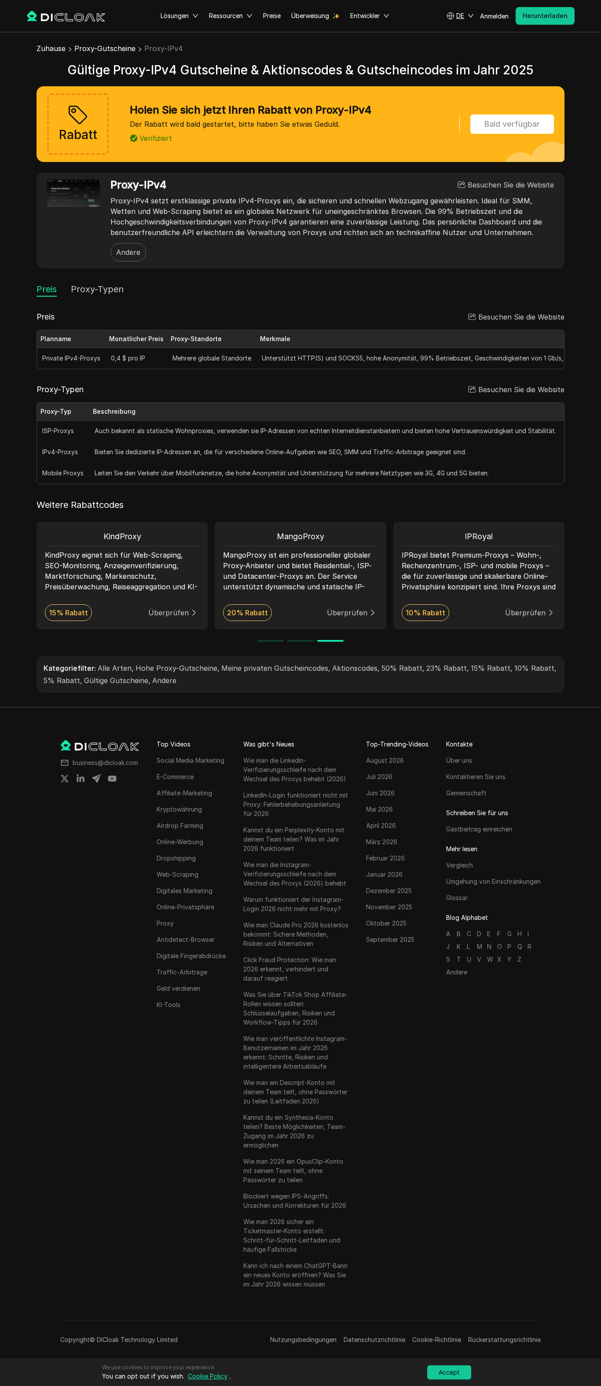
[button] (460, 15)
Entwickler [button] (365, 15)
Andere (128, 252)
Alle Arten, (116, 668)
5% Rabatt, (63, 680)
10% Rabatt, (535, 668)
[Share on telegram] (96, 778)
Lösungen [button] (175, 15)
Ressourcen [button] (226, 15)
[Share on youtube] (112, 778)
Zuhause (51, 48)
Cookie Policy (207, 1376)
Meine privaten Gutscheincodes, (275, 668)
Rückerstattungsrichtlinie (504, 1339)
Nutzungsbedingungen (303, 1339)
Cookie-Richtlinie (436, 1339)
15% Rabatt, (492, 668)
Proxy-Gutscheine (105, 48)
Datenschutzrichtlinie (374, 1339)
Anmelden (494, 16)
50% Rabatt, (403, 668)
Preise (272, 15)
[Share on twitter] (64, 778)
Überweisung (310, 15)
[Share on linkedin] (80, 778)
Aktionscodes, (356, 668)
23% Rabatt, (447, 668)
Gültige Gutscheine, (117, 680)
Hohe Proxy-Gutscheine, (178, 668)
